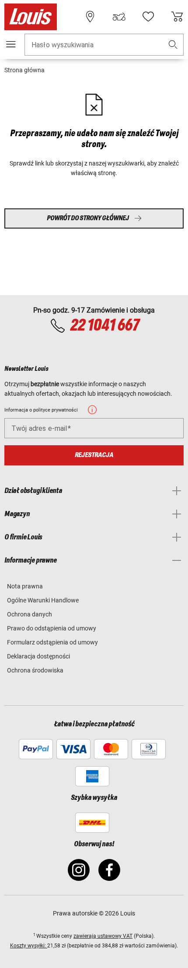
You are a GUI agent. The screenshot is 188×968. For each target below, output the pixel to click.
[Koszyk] (177, 16)
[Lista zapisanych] (148, 16)
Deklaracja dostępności (38, 656)
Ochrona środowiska (35, 670)
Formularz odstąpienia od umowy (52, 642)
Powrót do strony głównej (88, 218)
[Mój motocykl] (118, 16)
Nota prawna (25, 586)
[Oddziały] (90, 16)
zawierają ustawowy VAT (102, 936)
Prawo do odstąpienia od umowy (51, 628)
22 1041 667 (104, 325)
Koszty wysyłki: (28, 946)
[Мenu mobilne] (10, 44)
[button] (173, 45)
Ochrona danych (29, 614)
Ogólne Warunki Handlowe (43, 600)
